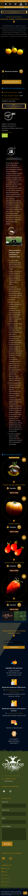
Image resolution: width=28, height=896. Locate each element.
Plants (5, 872)
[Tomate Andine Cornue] (14, 586)
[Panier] (21, 4)
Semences (6, 868)
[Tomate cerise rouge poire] (14, 547)
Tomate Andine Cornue (14, 601)
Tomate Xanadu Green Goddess (14, 485)
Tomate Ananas (14, 524)
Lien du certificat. (7, 132)
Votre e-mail (5, 810)
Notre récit (6, 878)
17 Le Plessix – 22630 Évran (12, 776)
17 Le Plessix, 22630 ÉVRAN (15, 713)
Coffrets (5, 875)
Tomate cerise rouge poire (14, 562)
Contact (5, 885)
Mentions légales (16, 894)
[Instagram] (10, 4)
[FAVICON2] (2, 4)
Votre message (6, 826)
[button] (15, 4)
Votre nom (5, 802)
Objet (3, 818)
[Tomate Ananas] (14, 508)
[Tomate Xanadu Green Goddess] (14, 470)
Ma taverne (6, 881)
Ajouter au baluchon (11, 82)
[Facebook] (5, 4)
